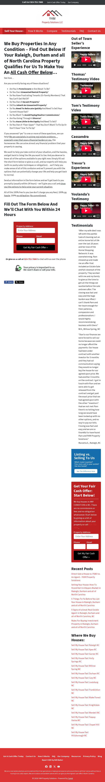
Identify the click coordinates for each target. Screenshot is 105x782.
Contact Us (94, 31)
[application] (86, 59)
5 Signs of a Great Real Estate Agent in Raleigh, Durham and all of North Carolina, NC (85, 613)
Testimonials (68, 31)
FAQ (82, 31)
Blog (100, 756)
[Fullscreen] (98, 65)
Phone (20, 236)
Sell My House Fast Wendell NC (85, 712)
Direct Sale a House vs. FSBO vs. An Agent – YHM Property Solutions (85, 577)
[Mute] (94, 65)
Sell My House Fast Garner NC (85, 653)
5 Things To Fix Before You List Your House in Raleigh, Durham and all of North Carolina (85, 602)
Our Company (73, 2)
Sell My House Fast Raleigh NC (85, 645)
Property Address (25, 226)
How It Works (35, 31)
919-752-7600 (30, 259)
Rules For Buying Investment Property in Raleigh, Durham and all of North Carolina (84, 624)
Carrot (70, 778)
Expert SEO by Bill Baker (52, 760)
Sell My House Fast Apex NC (84, 649)
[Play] (75, 65)
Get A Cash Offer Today (56, 2)
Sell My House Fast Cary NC (83, 677)
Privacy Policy (89, 756)
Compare (52, 31)
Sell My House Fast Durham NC (85, 673)
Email (40, 236)
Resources (76, 756)
